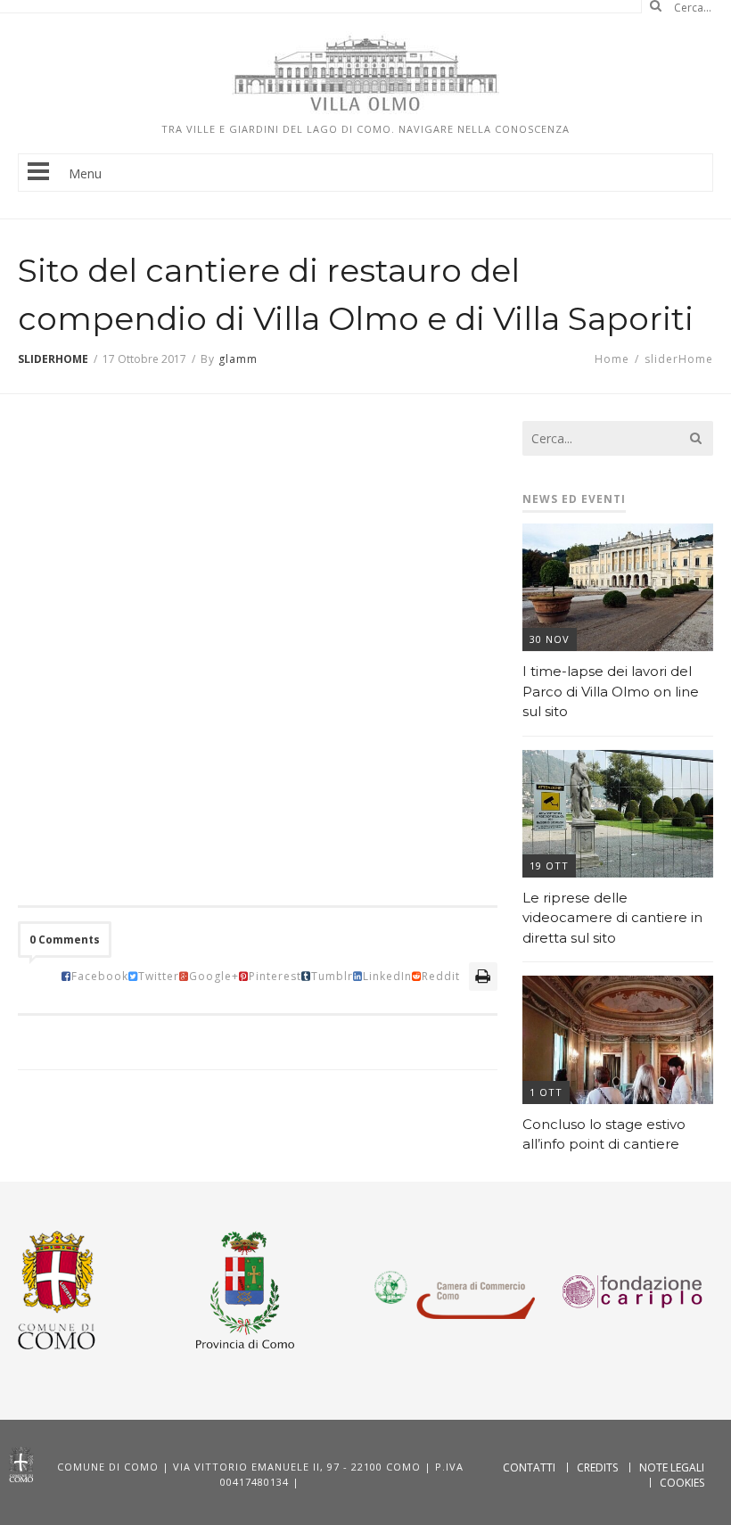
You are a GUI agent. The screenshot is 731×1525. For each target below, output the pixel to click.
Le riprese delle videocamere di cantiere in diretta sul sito (612, 917)
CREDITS (597, 1467)
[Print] (483, 976)
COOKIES (682, 1482)
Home (612, 359)
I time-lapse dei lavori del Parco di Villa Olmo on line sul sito (610, 691)
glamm (238, 359)
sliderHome (53, 359)
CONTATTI (529, 1467)
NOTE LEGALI (671, 1467)
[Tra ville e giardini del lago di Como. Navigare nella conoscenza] (365, 109)
